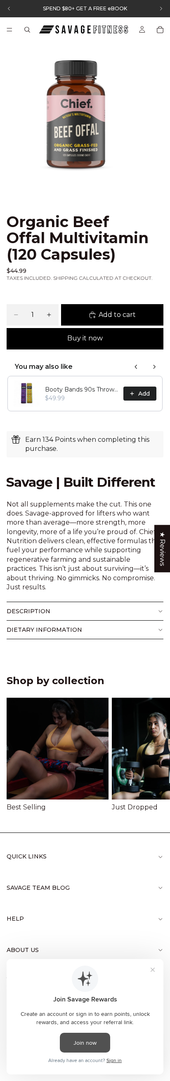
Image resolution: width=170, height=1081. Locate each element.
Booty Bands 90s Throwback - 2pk (81, 389)
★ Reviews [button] (162, 548)
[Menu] (9, 29)
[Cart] (160, 30)
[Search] (27, 30)
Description (28, 611)
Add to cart (117, 315)
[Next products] (154, 367)
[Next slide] (153, 755)
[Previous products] (136, 367)
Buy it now (85, 338)
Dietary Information (44, 629)
